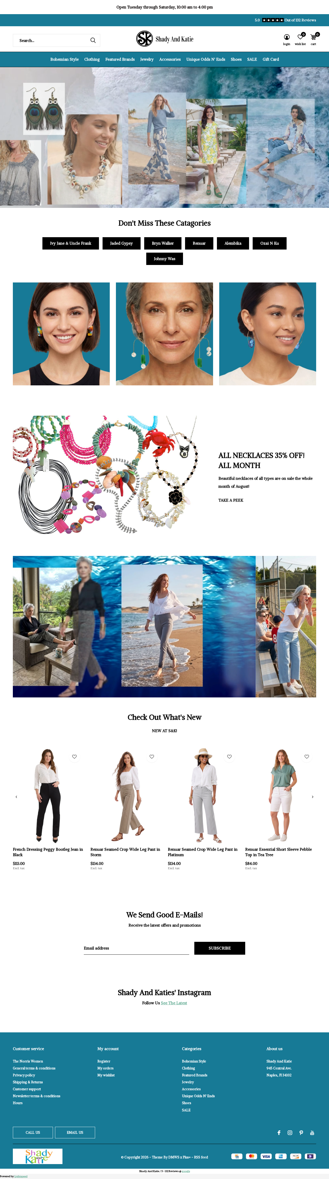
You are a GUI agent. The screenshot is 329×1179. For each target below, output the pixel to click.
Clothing (92, 59)
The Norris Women (28, 1061)
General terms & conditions (34, 1068)
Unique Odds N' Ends (205, 59)
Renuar (199, 243)
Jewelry (147, 59)
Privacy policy (24, 1075)
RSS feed (201, 1157)
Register (103, 1061)
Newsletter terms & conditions (36, 1096)
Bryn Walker (163, 243)
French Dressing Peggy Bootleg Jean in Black (48, 852)
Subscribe (220, 948)
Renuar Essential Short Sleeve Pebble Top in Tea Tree (278, 852)
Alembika (233, 243)
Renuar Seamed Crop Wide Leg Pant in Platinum (202, 852)
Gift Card (271, 59)
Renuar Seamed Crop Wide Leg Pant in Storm (125, 852)
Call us (33, 1132)
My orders (105, 1068)
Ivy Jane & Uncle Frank (70, 243)
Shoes (236, 59)
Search (93, 40)
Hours (18, 1103)
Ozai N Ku (269, 243)
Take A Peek (230, 500)
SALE (252, 59)
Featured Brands (120, 59)
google (186, 1171)
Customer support (27, 1089)
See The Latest (174, 1002)
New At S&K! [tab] (164, 730)
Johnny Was (164, 258)
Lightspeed (21, 1176)
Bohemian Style (64, 59)
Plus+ (187, 1157)
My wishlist (106, 1075)
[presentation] (16, 797)
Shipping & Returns (28, 1082)
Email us (75, 1132)
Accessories (170, 59)
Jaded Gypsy (121, 243)
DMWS (173, 1157)
